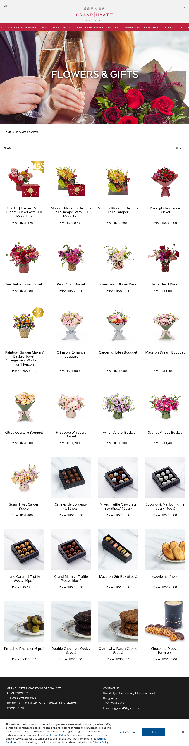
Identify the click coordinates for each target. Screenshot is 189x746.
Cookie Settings (127, 732)
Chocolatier (174, 27)
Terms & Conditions (21, 698)
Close (154, 732)
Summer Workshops (22, 27)
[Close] (183, 732)
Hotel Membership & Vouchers (97, 27)
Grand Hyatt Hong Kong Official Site (34, 688)
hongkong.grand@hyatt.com (121, 708)
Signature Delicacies (56, 27)
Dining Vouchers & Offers (142, 27)
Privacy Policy (17, 693)
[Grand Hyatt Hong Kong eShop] (94, 9)
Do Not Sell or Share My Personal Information (42, 703)
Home (7, 132)
